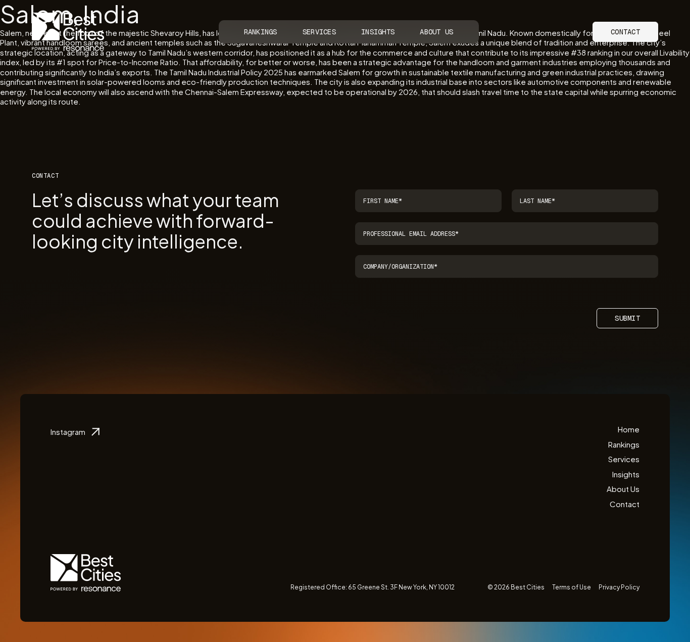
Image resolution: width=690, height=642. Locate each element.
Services (319, 31)
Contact (625, 31)
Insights (378, 31)
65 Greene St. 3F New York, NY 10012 (401, 587)
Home (628, 429)
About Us (436, 31)
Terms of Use (571, 587)
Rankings (260, 31)
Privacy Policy (619, 587)
